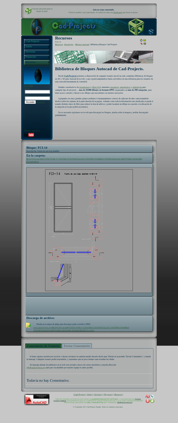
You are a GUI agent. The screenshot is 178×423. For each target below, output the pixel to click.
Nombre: (28, 88)
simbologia (137, 87)
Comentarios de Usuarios (43, 346)
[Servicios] (98, 394)
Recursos (59, 44)
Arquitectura (84, 87)
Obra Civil (96, 87)
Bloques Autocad (82, 44)
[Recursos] (118, 394)
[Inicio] (90, 394)
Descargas (68, 44)
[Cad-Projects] (79, 394)
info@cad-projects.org (36, 367)
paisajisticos (125, 87)
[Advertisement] (89, 305)
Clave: (27, 95)
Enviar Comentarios (77, 346)
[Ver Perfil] (28, 10)
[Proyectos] (108, 394)
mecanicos (114, 87)
